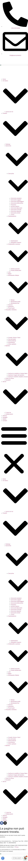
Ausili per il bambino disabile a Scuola (18, 376)
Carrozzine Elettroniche (17, 203)
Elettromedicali (12, 340)
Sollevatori (11, 306)
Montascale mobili (15, 301)
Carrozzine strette (15, 213)
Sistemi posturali (15, 268)
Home (4, 79)
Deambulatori (14, 241)
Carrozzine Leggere (16, 200)
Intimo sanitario (12, 344)
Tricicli (12, 214)
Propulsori (13, 204)
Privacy (17, 847)
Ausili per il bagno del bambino (16, 375)
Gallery (4, 419)
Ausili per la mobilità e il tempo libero (17, 373)
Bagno (9, 273)
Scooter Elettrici (15, 206)
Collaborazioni (9, 414)
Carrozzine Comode (16, 209)
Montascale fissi (15, 303)
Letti (9, 272)
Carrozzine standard (16, 198)
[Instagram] (5, 823)
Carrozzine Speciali (16, 211)
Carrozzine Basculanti (16, 208)
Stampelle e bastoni (16, 242)
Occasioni (7, 380)
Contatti (5, 420)
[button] (14, 449)
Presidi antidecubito (16, 270)
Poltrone (10, 305)
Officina (5, 415)
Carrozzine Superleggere (17, 201)
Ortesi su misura (9, 378)
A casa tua (8, 412)
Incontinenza (11, 342)
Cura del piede (12, 339)
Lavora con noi (9, 111)
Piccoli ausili (11, 308)
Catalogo (7, 144)
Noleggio (5, 417)
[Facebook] (1, 823)
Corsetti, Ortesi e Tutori (14, 337)
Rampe (12, 300)
